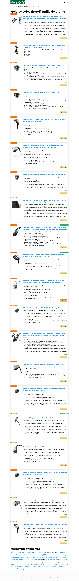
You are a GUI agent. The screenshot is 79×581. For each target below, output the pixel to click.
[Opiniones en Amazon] (17, 156)
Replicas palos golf (62, 555)
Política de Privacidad (42, 574)
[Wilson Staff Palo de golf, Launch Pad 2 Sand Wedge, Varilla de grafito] (17, 368)
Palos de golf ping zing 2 (48, 552)
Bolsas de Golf (43, 2)
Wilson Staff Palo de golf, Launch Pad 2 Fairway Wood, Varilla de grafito (44, 174)
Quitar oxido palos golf (48, 557)
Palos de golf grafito (27, 564)
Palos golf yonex (25, 557)
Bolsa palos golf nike (21, 555)
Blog (64, 2)
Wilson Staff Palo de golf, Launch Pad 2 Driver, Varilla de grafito (41, 65)
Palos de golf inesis (39, 564)
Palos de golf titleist (24, 559)
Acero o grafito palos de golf (33, 552)
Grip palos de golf (36, 557)
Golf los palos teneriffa (51, 564)
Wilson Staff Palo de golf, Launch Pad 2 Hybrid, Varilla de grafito (41, 308)
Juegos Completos (54, 2)
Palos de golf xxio (18, 566)
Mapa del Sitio (49, 574)
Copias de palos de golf (17, 552)
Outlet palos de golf (50, 555)
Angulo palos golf (15, 557)
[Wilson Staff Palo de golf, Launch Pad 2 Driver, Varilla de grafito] (17, 69)
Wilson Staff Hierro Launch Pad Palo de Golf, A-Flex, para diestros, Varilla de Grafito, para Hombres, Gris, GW (44, 446)
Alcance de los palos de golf (36, 555)
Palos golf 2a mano (49, 559)
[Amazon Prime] (65, 83)
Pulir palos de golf (16, 564)
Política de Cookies (35, 574)
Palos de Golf (14, 6)
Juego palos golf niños (36, 559)
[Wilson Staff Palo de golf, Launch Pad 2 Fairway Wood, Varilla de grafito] (17, 179)
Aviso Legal (29, 574)
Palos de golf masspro (59, 562)
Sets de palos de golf (61, 559)
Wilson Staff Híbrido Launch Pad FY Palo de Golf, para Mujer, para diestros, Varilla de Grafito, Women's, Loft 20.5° (44, 389)
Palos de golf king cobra (17, 562)
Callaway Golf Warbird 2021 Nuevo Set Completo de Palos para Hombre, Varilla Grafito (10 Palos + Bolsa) (44, 46)
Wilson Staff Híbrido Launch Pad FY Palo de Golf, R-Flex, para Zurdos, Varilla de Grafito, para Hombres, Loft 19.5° (45, 473)
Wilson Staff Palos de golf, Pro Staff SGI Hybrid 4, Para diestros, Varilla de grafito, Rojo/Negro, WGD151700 (44, 120)
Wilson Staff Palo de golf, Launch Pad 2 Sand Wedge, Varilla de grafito (43, 364)
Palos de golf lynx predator (25, 569)
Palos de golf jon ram (30, 566)
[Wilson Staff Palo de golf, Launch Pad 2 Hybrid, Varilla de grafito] (17, 312)
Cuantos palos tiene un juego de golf (47, 566)
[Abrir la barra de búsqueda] (67, 2)
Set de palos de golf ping (45, 562)
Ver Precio (64, 38)
